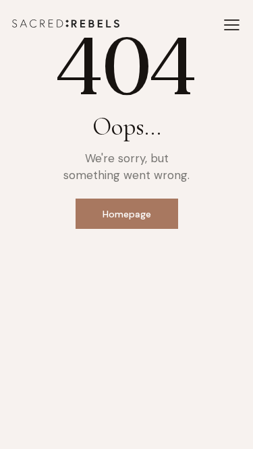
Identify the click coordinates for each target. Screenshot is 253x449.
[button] (232, 25)
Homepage (127, 214)
